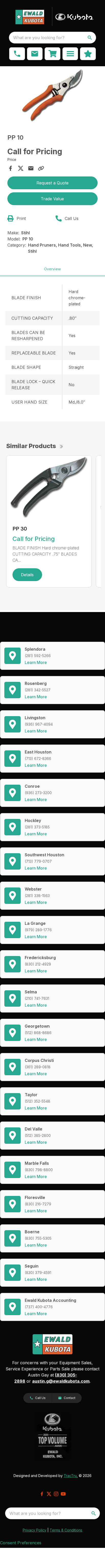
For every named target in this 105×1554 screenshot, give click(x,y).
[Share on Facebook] (10, 168)
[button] (17, 53)
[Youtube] (63, 1494)
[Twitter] (48, 1494)
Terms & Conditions (66, 1530)
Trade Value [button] (52, 198)
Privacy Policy (34, 1530)
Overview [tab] (52, 269)
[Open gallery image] (52, 95)
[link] (52, 53)
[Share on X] (21, 168)
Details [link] (27, 574)
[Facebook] (41, 1494)
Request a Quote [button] (52, 182)
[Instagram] (56, 1494)
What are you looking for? (38, 37)
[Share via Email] (31, 168)
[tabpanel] (52, 96)
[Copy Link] (41, 168)
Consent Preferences (20, 1542)
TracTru (70, 1475)
